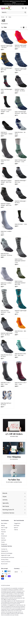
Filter (5, 27)
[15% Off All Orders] (14, 425)
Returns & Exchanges (6, 553)
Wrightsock (4, 544)
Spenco (16, 527)
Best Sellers (4, 523)
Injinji (2, 534)
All (6, 17)
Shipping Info (4, 551)
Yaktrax (16, 529)
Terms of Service (5, 561)
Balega (3, 525)
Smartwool (4, 536)
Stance (3, 538)
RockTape (16, 525)
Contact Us (4, 549)
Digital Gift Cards (5, 555)
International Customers (7, 557)
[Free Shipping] (14, 448)
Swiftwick (3, 540)
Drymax (3, 529)
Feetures (3, 531)
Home (2, 17)
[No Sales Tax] (14, 471)
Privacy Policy (4, 559)
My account (4, 563)
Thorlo (3, 542)
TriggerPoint (17, 523)
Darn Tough (4, 527)
